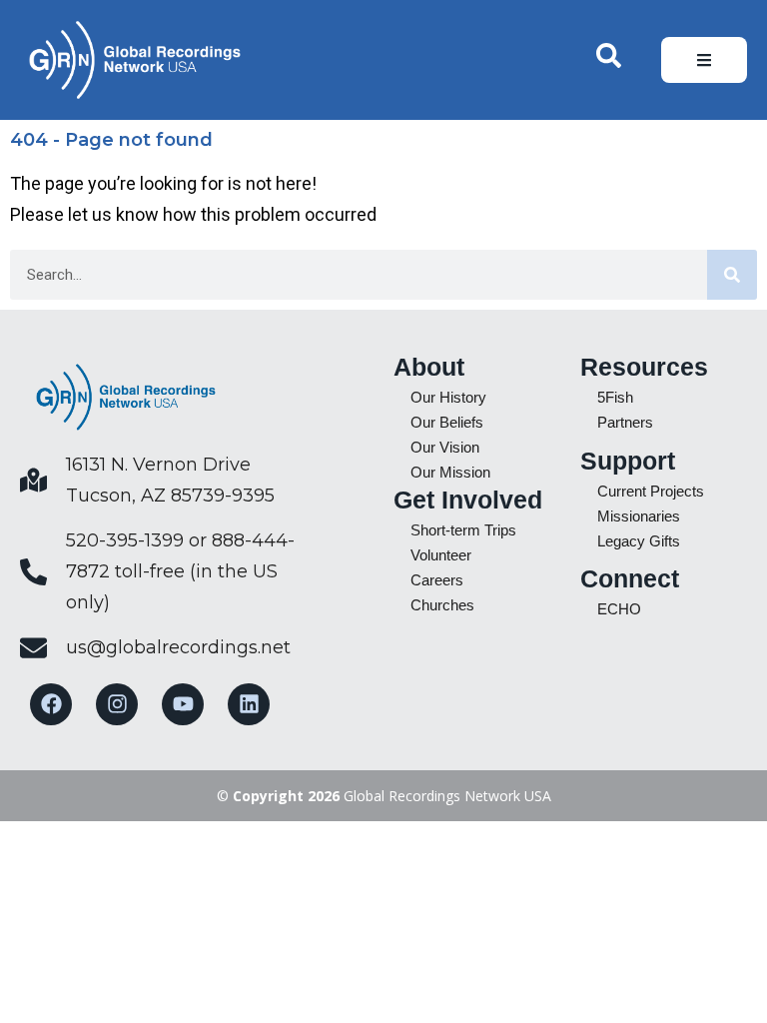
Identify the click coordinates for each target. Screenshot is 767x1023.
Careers (436, 579)
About (428, 367)
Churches (442, 604)
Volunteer (440, 554)
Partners (625, 422)
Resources (644, 367)
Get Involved (467, 499)
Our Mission (450, 472)
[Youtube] (183, 704)
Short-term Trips (463, 529)
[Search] (732, 275)
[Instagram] (117, 704)
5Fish (615, 397)
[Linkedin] (249, 704)
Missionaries (638, 516)
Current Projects (650, 491)
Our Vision (444, 447)
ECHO (619, 608)
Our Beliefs (446, 422)
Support (627, 461)
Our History (448, 397)
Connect (629, 578)
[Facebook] (51, 704)
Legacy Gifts (638, 540)
